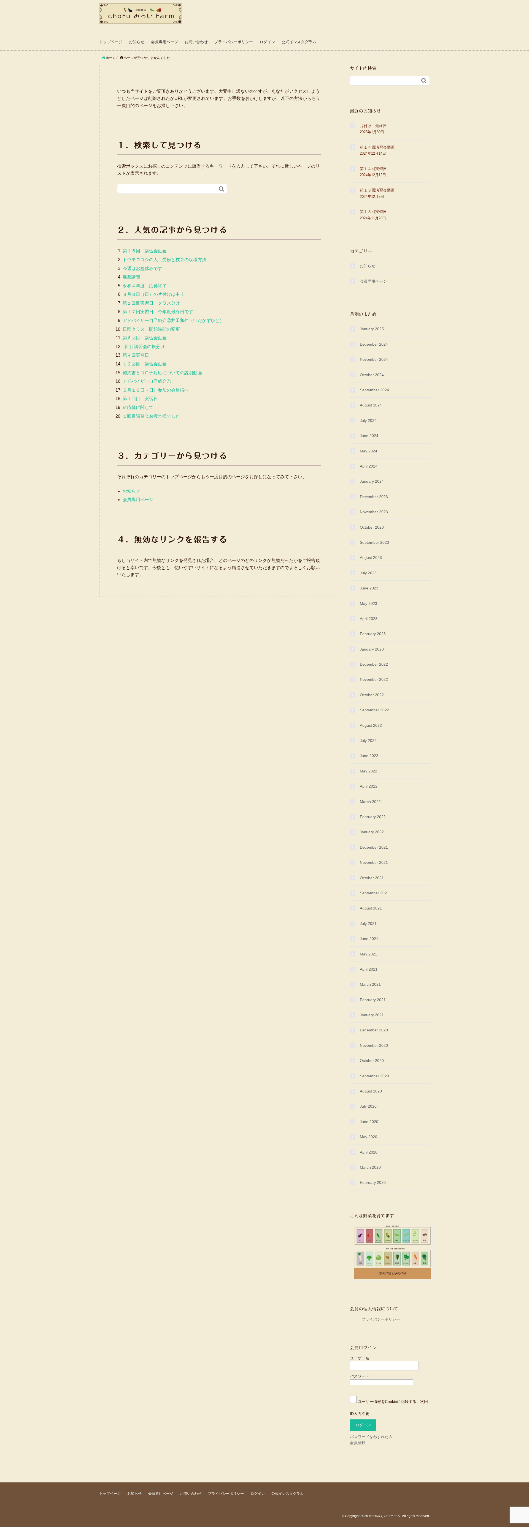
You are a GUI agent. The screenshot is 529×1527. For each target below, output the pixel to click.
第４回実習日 (136, 355)
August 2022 (371, 725)
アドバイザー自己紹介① (147, 381)
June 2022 (369, 755)
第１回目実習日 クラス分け (151, 303)
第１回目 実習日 (140, 398)
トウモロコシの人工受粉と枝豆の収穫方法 (164, 259)
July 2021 (368, 923)
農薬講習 (131, 277)
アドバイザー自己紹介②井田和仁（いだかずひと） (173, 320)
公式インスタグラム (299, 42)
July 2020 (368, 1106)
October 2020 (372, 1060)
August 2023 (371, 557)
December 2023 (374, 497)
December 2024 (374, 344)
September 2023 (374, 542)
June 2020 (369, 1121)
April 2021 (368, 969)
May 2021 (368, 954)
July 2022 (368, 740)
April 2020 (368, 1152)
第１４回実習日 (373, 168)
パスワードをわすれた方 (371, 1437)
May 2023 (368, 603)
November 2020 (374, 1045)
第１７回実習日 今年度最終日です (158, 311)
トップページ (110, 42)
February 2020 (373, 1182)
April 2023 (368, 618)
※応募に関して (138, 407)
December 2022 (374, 664)
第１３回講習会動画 (377, 190)
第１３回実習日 (373, 211)
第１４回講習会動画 (377, 147)
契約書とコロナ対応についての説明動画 (162, 372)
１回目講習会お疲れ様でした (151, 416)
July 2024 (368, 420)
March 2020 (370, 1167)
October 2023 (372, 527)
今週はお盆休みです (142, 268)
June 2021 (369, 938)
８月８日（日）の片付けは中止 (153, 294)
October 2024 (372, 375)
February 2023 (373, 634)
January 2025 (372, 329)
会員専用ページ (164, 42)
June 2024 (369, 435)
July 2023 (368, 573)
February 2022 (373, 817)
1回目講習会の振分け (144, 346)
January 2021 (372, 1015)
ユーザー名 (359, 1358)
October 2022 (372, 695)
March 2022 (370, 801)
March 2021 (370, 984)
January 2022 (372, 832)
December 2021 (374, 847)
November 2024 (374, 359)
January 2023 (372, 649)
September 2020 (374, 1076)
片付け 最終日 (373, 126)
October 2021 (372, 878)
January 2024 (372, 481)
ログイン (267, 42)
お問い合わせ (196, 42)
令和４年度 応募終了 (145, 285)
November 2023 (374, 512)
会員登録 (357, 1443)
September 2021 (374, 893)
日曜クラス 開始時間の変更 (151, 329)
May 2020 (368, 1137)
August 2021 (371, 908)
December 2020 (374, 1030)
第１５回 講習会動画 (145, 250)
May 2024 (368, 451)
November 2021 (374, 862)
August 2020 (371, 1091)
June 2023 (369, 588)
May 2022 (368, 771)
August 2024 (371, 405)
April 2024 (368, 466)
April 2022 (368, 786)
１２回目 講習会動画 (145, 364)
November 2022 (374, 679)
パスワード (359, 1376)
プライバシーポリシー (233, 42)
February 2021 (373, 1000)
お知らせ (136, 42)
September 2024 (374, 390)
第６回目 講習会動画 (145, 337)
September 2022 (374, 710)
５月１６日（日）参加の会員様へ (158, 390)
